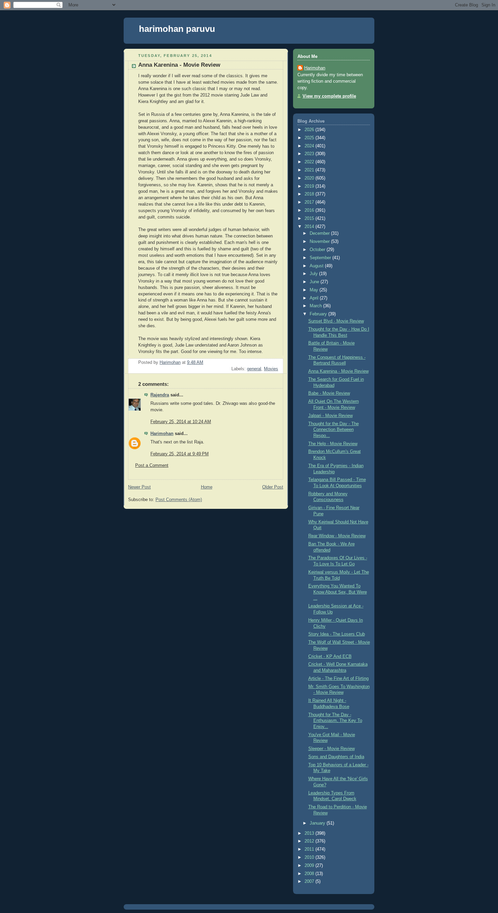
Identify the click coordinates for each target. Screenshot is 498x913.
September (321, 257)
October (318, 249)
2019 (310, 186)
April (315, 298)
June (315, 281)
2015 (310, 218)
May (314, 290)
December (320, 233)
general (254, 369)
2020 (310, 178)
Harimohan (161, 433)
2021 (310, 170)
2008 (310, 873)
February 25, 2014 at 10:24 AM (180, 421)
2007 (310, 881)
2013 (310, 833)
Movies (271, 369)
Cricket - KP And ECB (330, 656)
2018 (310, 194)
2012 (310, 841)
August (317, 266)
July (314, 273)
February (319, 314)
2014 (310, 226)
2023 (310, 153)
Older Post (272, 487)
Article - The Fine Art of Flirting (338, 678)
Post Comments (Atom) (178, 499)
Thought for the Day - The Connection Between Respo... (333, 429)
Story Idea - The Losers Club (336, 634)
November (320, 241)
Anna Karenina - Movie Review (338, 371)
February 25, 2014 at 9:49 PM (179, 454)
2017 (310, 202)
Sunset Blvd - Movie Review (336, 321)
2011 (310, 849)
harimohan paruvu (177, 29)
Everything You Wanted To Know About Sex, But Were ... (337, 592)
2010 (310, 857)
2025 (310, 138)
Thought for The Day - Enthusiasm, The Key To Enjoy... (335, 720)
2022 (310, 162)
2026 (310, 129)
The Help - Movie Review (332, 443)
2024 (310, 146)
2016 (310, 210)
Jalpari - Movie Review (330, 415)
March (316, 306)
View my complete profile (329, 96)
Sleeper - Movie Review (331, 748)
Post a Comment (151, 465)
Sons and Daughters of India (336, 756)
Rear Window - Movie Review (337, 536)
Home (206, 487)
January (318, 823)
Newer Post (139, 487)
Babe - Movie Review (329, 393)
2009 (310, 865)
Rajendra (159, 395)
